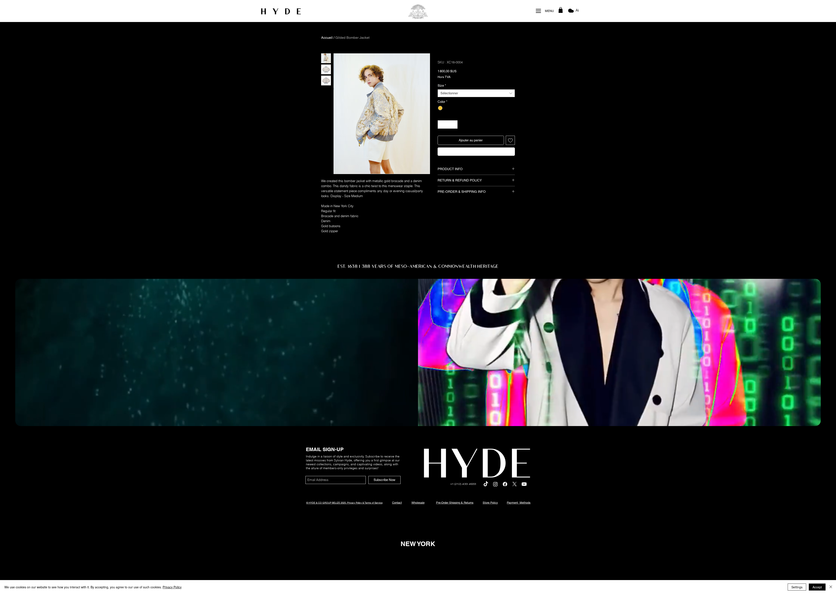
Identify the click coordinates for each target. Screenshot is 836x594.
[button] (560, 10)
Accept (817, 587)
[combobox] (476, 111)
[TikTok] (486, 484)
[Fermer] (830, 587)
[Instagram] (495, 484)
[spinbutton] (447, 143)
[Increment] (454, 143)
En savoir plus (455, 88)
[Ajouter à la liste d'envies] (510, 158)
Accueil (327, 38)
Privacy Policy (172, 587)
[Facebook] (505, 484)
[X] (514, 484)
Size (442, 104)
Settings (796, 587)
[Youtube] (524, 484)
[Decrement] (441, 143)
